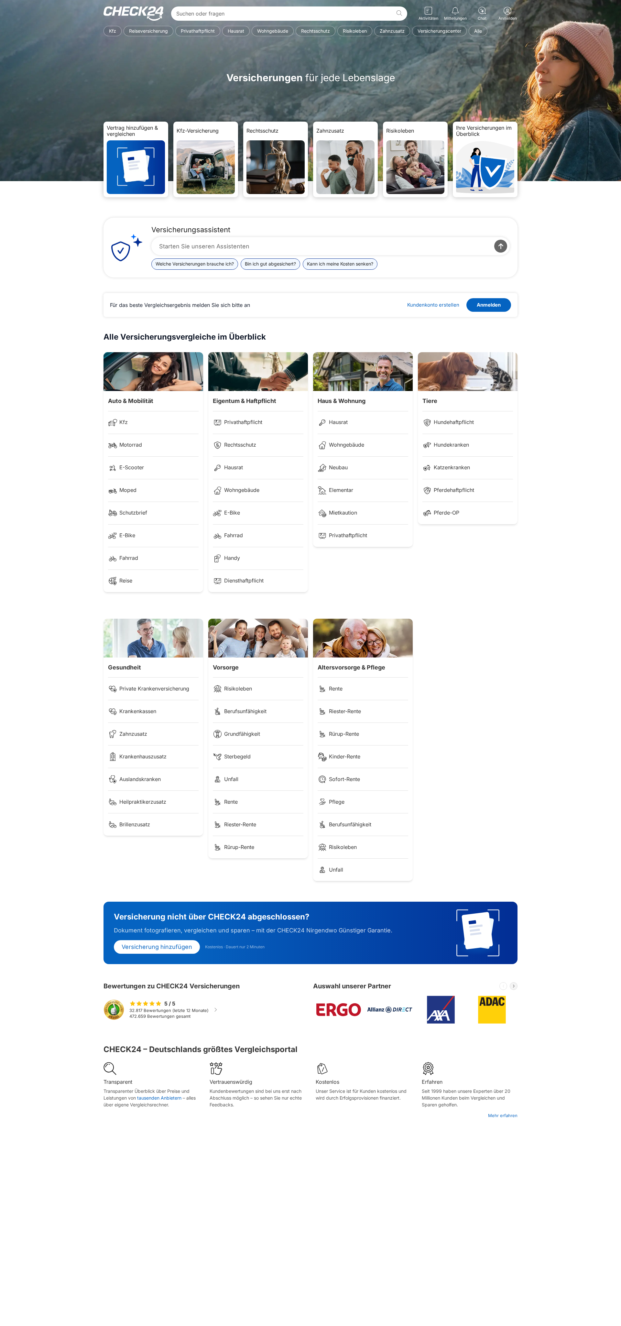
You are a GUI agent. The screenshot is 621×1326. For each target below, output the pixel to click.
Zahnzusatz (392, 31)
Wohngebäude (272, 31)
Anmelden (489, 305)
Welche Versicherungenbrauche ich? (195, 263)
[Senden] (500, 246)
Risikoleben (355, 31)
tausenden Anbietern (159, 1098)
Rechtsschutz (315, 31)
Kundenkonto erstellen (433, 305)
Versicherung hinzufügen (157, 946)
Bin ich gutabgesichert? (270, 263)
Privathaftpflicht (198, 31)
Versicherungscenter (439, 31)
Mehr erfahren (503, 1115)
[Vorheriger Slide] (503, 986)
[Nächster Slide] (514, 986)
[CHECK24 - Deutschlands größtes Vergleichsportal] (133, 13)
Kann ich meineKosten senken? (340, 263)
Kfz (112, 31)
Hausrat (236, 31)
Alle (478, 31)
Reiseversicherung (148, 31)
